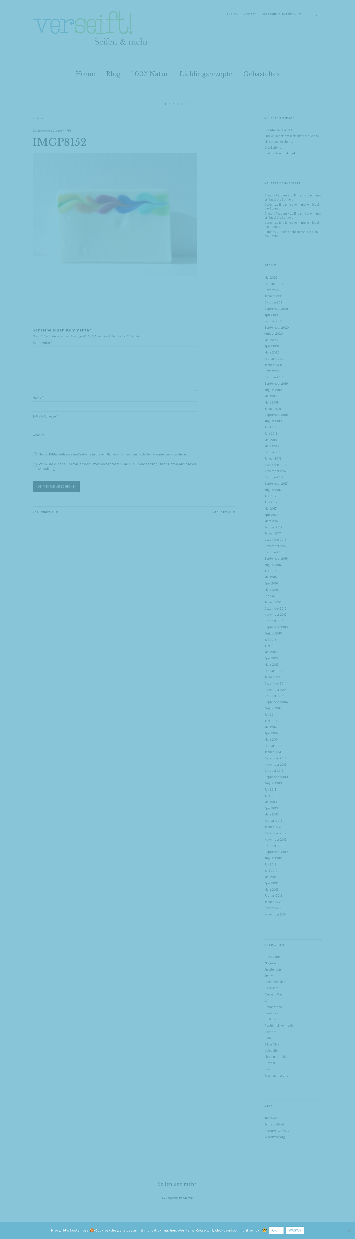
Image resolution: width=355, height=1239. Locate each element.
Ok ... (276, 1230)
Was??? (295, 1230)
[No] (349, 1230)
